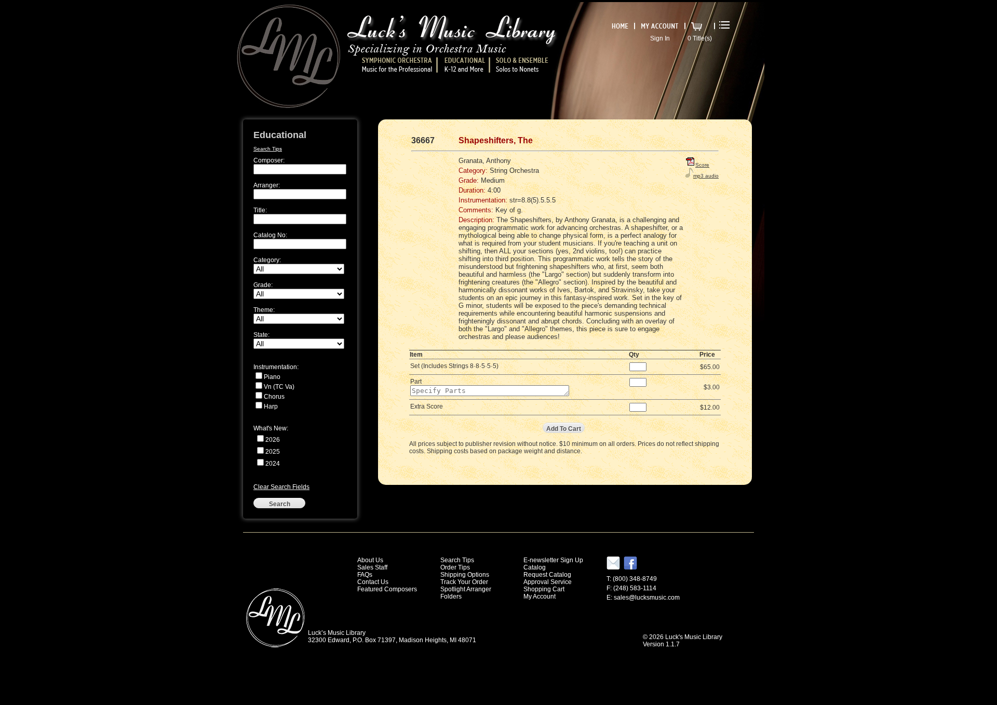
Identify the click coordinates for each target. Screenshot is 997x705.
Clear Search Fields (281, 487)
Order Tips (455, 567)
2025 (272, 451)
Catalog (534, 567)
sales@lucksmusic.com (647, 597)
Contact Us (372, 582)
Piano (272, 377)
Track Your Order (464, 582)
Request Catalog (547, 574)
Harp (271, 406)
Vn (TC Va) (279, 386)
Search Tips (267, 149)
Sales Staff (372, 567)
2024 (272, 463)
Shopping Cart (543, 589)
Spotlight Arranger (465, 589)
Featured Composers (387, 589)
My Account (539, 596)
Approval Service (547, 582)
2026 (272, 439)
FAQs (364, 574)
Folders (451, 596)
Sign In (660, 38)
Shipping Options (464, 574)
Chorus (274, 396)
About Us (370, 560)
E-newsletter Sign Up (553, 560)
